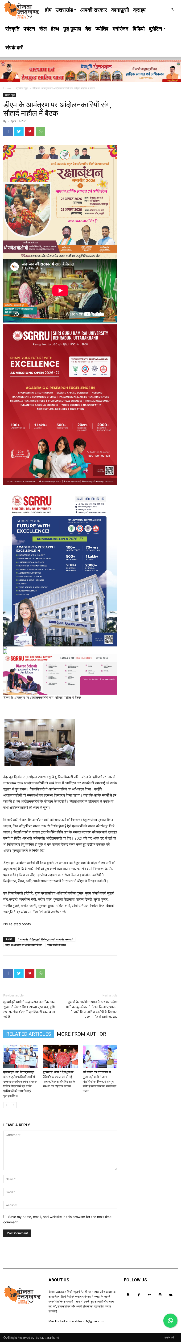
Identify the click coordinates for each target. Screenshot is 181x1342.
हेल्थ (55, 28)
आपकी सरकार (93, 9)
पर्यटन (29, 28)
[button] (172, 10)
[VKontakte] (170, 1295)
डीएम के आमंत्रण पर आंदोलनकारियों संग (23, 945)
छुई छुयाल (72, 28)
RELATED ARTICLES (28, 1034)
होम (48, 9)
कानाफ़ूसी (120, 9)
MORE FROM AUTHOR (81, 1034)
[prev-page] (6, 1105)
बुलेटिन (155, 28)
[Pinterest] (29, 131)
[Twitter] (19, 131)
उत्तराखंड (64, 9)
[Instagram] (160, 1295)
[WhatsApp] (40, 131)
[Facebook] (8, 131)
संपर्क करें (14, 47)
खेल (43, 28)
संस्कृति (12, 28)
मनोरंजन (120, 28)
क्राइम (139, 9)
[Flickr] (149, 1295)
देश (88, 28)
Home (7, 88)
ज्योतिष (101, 28)
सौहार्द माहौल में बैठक (56, 945)
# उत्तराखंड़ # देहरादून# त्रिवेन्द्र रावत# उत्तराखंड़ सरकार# (45, 939)
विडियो (139, 28)
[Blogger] (128, 1295)
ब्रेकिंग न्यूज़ (22, 88)
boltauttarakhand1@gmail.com (82, 1321)
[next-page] (14, 1105)
